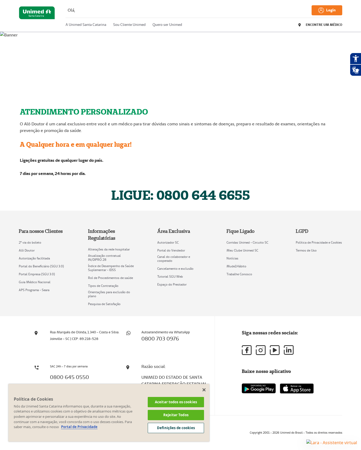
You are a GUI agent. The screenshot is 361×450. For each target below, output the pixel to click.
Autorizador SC (168, 242)
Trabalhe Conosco (239, 274)
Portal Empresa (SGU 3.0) (37, 274)
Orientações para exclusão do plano (109, 294)
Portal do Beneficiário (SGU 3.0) (41, 266)
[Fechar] (204, 389)
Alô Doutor (27, 250)
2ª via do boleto (30, 242)
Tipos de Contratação (103, 286)
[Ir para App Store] (297, 388)
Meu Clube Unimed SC (242, 250)
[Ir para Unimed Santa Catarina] (37, 17)
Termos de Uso (306, 250)
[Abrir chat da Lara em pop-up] (331, 442)
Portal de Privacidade (79, 426)
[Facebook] (247, 350)
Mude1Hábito (236, 266)
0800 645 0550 (69, 377)
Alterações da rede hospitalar (109, 249)
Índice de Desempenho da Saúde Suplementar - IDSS (111, 268)
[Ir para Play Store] (259, 388)
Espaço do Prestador (172, 284)
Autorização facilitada (34, 258)
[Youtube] (275, 350)
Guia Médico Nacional (34, 282)
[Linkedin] (289, 350)
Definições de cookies (176, 427)
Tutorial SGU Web (170, 276)
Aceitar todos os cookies (176, 402)
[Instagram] (261, 350)
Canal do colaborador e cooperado (173, 259)
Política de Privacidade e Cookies (319, 242)
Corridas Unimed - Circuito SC (247, 242)
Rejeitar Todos (175, 415)
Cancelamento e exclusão (175, 269)
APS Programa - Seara (34, 290)
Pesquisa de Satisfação (104, 304)
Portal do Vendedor (171, 250)
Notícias (232, 258)
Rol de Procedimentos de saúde (110, 278)
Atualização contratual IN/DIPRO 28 (104, 258)
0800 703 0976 (160, 338)
